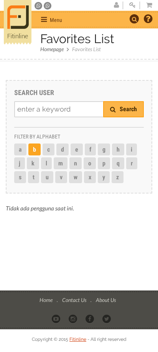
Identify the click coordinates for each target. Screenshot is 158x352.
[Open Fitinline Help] (148, 20)
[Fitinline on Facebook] (90, 318)
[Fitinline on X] (107, 318)
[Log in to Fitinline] (132, 5)
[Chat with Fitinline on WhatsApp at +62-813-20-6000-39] (47, 5)
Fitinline (77, 339)
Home (47, 300)
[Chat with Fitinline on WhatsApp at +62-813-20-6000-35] (39, 5)
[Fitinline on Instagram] (73, 318)
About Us (106, 300)
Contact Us (74, 300)
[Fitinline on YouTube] (56, 318)
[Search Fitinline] (134, 18)
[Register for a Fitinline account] (116, 5)
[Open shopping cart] (147, 5)
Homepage (52, 49)
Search (127, 109)
